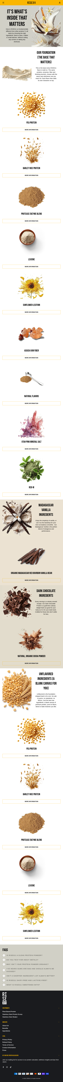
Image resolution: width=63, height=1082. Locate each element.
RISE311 (29, 1078)
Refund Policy (7, 1042)
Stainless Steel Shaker (9, 1017)
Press (4, 1050)
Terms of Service (8, 1045)
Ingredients (6, 1031)
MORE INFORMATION (31, 129)
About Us (5, 1025)
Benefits (5, 1028)
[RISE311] (31, 998)
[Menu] (3, 2)
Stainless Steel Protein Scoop (12, 1014)
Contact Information (9, 1047)
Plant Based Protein (9, 1011)
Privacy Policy (7, 1039)
